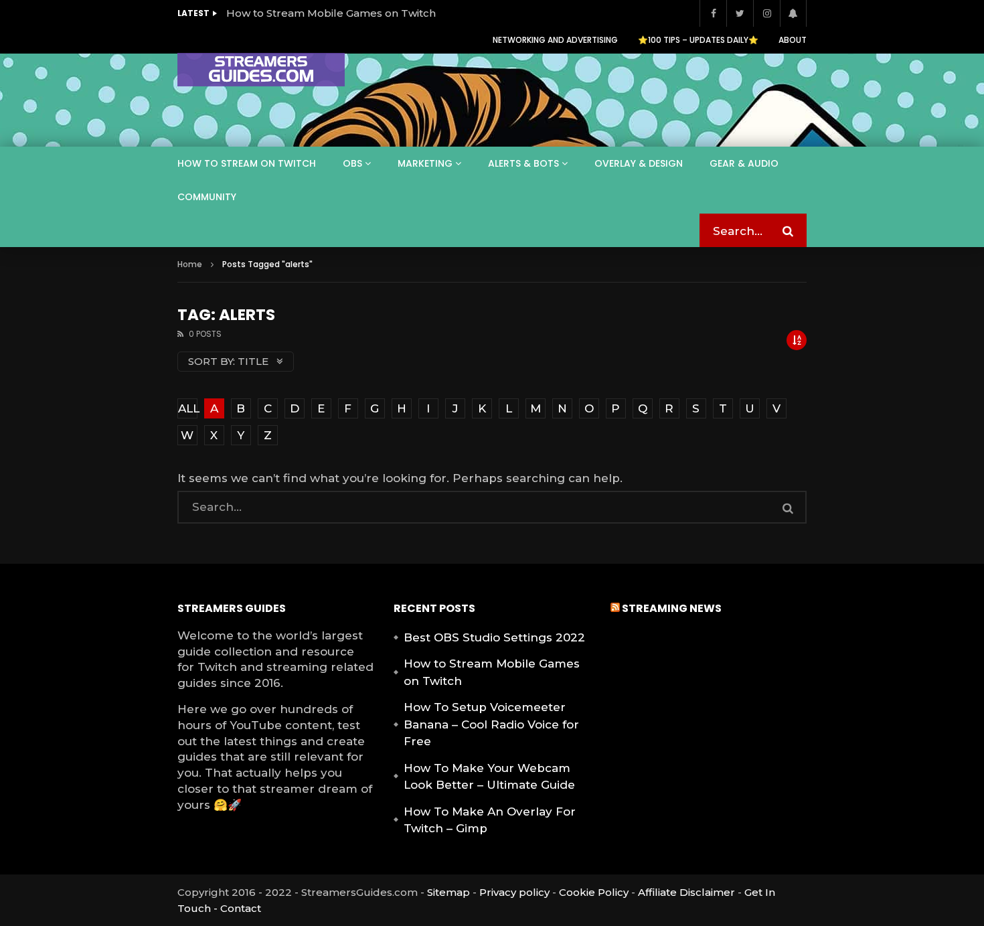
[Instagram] (766, 13)
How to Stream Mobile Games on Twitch (331, 13)
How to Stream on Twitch (246, 163)
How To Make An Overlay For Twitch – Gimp (490, 820)
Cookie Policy (594, 892)
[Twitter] (739, 13)
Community (206, 197)
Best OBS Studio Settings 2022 (494, 637)
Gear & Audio (744, 163)
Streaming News (672, 608)
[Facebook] (713, 13)
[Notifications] (793, 13)
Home (189, 264)
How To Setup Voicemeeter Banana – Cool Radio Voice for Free (491, 724)
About (792, 40)
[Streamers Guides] (261, 69)
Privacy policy (514, 892)
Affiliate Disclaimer (686, 892)
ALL (187, 408)
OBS (352, 163)
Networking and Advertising (555, 40)
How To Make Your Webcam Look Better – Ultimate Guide (489, 776)
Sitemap (448, 892)
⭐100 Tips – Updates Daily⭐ (698, 40)
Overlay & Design (638, 163)
